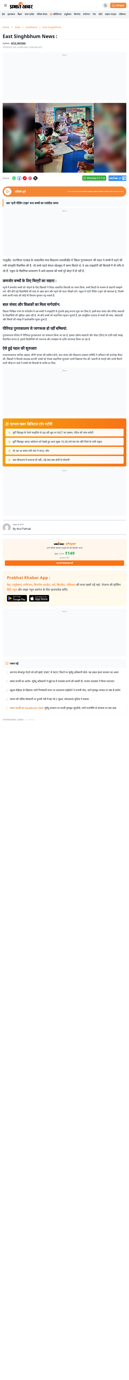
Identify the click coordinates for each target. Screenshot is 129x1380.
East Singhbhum (52, 27)
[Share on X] (35, 178)
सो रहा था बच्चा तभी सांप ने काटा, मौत (31, 451)
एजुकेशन (67, 14)
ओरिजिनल (57, 14)
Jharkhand (31, 27)
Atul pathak (18, 43)
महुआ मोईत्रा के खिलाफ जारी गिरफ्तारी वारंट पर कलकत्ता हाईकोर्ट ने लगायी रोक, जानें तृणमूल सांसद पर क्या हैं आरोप (65, 690)
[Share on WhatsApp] (14, 178)
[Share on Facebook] (19, 178)
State (17, 27)
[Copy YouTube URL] (25, 178)
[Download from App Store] (39, 598)
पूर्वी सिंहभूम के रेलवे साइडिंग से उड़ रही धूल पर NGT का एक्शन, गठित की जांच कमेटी (53, 432)
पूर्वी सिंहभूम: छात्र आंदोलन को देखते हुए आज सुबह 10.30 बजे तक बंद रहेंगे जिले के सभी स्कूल (57, 441)
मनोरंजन (86, 14)
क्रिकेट (61, 585)
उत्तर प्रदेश (29, 14)
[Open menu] (5, 5)
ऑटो (100, 14)
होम (3, 14)
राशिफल (122, 14)
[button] (64, 138)
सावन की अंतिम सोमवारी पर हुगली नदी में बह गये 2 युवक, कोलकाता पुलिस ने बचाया (49, 699)
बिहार (20, 14)
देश (8, 585)
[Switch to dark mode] (105, 5)
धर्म (53, 585)
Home (6, 27)
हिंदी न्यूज (12, 590)
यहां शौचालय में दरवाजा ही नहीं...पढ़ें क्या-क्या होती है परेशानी (41, 460)
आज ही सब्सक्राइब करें (64, 563)
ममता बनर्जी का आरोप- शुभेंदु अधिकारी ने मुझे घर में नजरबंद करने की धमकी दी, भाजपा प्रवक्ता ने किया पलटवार (62, 681)
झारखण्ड (11, 14)
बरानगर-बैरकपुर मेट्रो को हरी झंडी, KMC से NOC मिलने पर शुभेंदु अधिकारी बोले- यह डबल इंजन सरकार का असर (64, 672)
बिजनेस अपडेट (42, 585)
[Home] (21, 5)
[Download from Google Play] (17, 598)
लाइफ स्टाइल (110, 14)
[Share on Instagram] (30, 178)
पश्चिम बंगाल (42, 14)
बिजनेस (77, 14)
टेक (94, 14)
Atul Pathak (23, 529)
